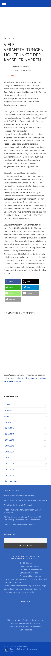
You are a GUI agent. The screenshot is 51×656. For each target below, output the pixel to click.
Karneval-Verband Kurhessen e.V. (25, 623)
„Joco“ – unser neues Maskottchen (19, 524)
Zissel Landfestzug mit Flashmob (18, 505)
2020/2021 (9, 457)
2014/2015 (9, 422)
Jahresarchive (11, 481)
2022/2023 (9, 463)
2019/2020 (9, 451)
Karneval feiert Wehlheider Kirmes (19, 495)
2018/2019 (9, 446)
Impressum (8, 652)
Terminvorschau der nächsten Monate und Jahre (25, 500)
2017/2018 (9, 440)
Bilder (6, 416)
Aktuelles (9, 38)
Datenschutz (32, 649)
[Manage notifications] (6, 650)
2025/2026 (9, 475)
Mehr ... (32, 592)
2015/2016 (9, 428)
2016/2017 (9, 434)
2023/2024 (9, 469)
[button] (13, 281)
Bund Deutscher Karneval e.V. (31, 620)
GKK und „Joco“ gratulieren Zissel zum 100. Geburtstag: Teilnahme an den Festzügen (22, 518)
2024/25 (7, 404)
